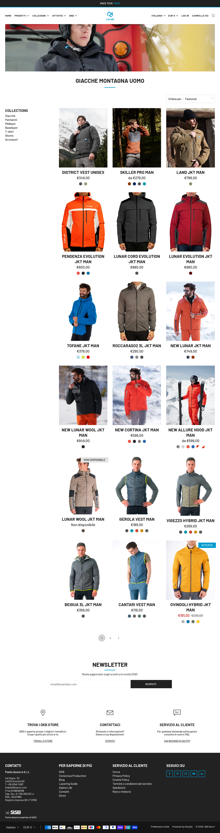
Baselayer (11, 127)
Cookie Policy (121, 779)
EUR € (171, 15)
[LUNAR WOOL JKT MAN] (83, 484)
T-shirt (9, 131)
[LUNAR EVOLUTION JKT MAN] (190, 222)
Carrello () (200, 15)
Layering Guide (68, 783)
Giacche (10, 115)
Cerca (116, 771)
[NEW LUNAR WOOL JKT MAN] (83, 395)
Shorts (9, 135)
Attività (57, 15)
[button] (80, 184)
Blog (62, 779)
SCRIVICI (110, 740)
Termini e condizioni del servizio (132, 783)
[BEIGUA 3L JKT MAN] (83, 570)
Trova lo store (43, 740)
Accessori (11, 139)
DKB (71, 15)
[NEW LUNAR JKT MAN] (190, 311)
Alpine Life (65, 787)
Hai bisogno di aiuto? (177, 740)
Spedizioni (119, 787)
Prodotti (20, 15)
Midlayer (10, 123)
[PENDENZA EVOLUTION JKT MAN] (83, 222)
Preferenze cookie (160, 826)
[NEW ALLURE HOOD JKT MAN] (190, 395)
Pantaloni (11, 119)
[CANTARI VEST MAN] (137, 570)
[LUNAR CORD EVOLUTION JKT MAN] (137, 222)
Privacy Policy (121, 775)
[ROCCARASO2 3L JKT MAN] (137, 311)
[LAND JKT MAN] (190, 137)
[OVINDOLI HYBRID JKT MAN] (190, 570)
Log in (185, 15)
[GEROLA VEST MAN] (137, 484)
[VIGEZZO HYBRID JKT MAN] (190, 485)
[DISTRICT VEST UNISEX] (83, 137)
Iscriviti (150, 684)
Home (8, 15)
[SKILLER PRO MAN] (137, 137)
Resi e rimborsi (122, 791)
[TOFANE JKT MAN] (83, 311)
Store (62, 795)
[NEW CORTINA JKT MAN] (137, 395)
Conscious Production (72, 775)
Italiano (157, 15)
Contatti (64, 791)
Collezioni (39, 15)
